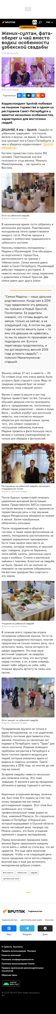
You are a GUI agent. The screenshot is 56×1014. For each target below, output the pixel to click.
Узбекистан (22, 872)
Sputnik (7, 218)
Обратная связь (9, 975)
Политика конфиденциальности (18, 959)
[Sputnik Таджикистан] (9, 23)
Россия (49, 920)
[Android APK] (11, 983)
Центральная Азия (11, 878)
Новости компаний (11, 955)
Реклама (31, 951)
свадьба (33, 872)
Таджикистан (9, 920)
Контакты (18, 946)
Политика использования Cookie (18, 963)
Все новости (8, 872)
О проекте (7, 946)
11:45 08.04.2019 (10, 53)
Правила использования (14, 951)
